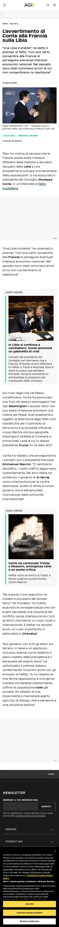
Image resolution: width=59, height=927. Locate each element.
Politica (14, 24)
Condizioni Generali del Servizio (30, 816)
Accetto (29, 904)
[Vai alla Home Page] (29, 5)
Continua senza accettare (29, 912)
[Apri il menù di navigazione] (4, 4)
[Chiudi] (55, 851)
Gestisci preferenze (29, 921)
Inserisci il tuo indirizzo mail (20, 800)
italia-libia (9, 136)
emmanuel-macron (28, 136)
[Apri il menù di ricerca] (47, 4)
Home (5, 24)
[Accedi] (54, 4)
